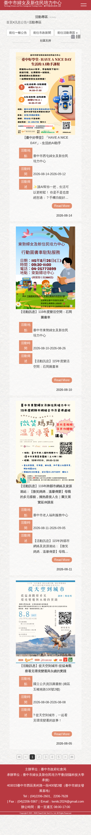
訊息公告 (20, 22)
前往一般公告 (18, 32)
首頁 (9, 22)
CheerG (40, 813)
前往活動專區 (66, 32)
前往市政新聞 (42, 32)
